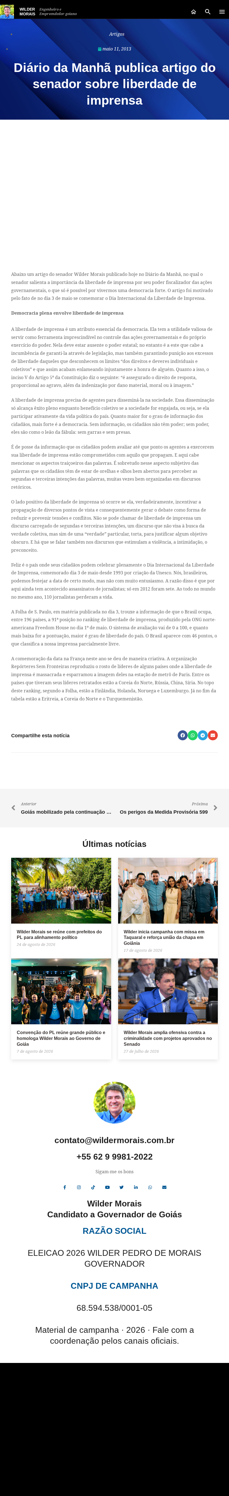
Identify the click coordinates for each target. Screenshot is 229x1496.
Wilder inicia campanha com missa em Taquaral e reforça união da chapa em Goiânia (164, 937)
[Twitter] (122, 1187)
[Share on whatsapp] (193, 735)
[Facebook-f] (65, 1187)
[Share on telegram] (203, 735)
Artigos (116, 34)
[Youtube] (107, 1187)
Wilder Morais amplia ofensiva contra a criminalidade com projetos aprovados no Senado (168, 1038)
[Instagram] (79, 1187)
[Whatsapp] (150, 1187)
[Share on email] (213, 735)
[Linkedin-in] (136, 1187)
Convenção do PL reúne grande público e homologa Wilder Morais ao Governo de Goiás (61, 1038)
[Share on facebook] (183, 735)
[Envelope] (164, 1187)
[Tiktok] (93, 1187)
